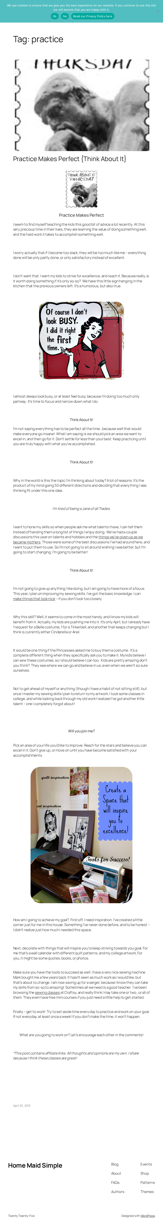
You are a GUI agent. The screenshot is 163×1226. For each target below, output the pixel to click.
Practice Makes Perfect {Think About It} (69, 158)
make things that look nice (34, 598)
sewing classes (47, 992)
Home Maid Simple (35, 1165)
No (65, 16)
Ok (55, 16)
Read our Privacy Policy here (92, 16)
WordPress (148, 1216)
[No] (158, 11)
